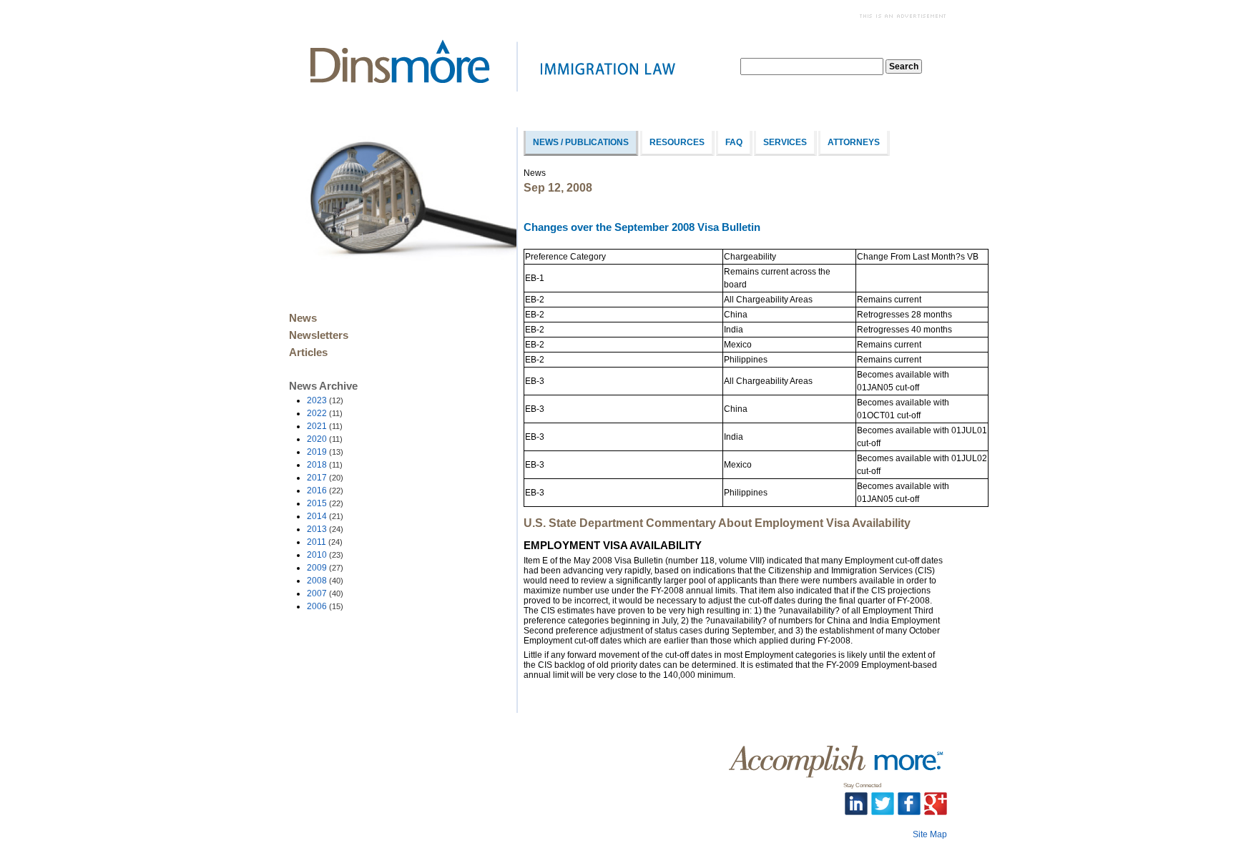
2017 (325, 478)
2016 (325, 490)
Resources (677, 142)
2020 (325, 439)
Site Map (930, 834)
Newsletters (318, 335)
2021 (325, 426)
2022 (325, 413)
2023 (325, 400)
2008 (325, 581)
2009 (325, 568)
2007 (325, 593)
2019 (325, 452)
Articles (308, 352)
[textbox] (811, 66)
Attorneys (854, 142)
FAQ (733, 142)
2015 (325, 503)
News (303, 318)
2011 (325, 542)
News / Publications (581, 142)
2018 (325, 465)
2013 (325, 529)
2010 (325, 555)
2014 (325, 516)
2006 (325, 606)
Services (785, 142)
